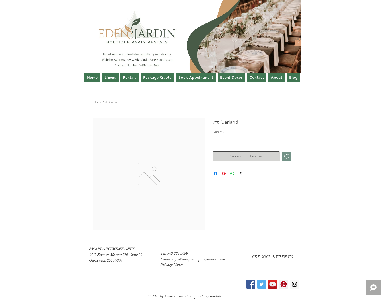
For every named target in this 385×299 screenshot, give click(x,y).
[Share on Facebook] (215, 173)
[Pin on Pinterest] (224, 173)
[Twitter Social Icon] (261, 284)
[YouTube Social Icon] (272, 284)
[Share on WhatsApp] (232, 173)
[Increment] (229, 140)
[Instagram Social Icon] (294, 284)
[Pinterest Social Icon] (283, 284)
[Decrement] (216, 140)
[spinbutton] (223, 140)
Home (97, 102)
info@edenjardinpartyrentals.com (198, 259)
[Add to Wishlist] (287, 156)
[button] (298, 41)
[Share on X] (241, 173)
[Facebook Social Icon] (250, 284)
